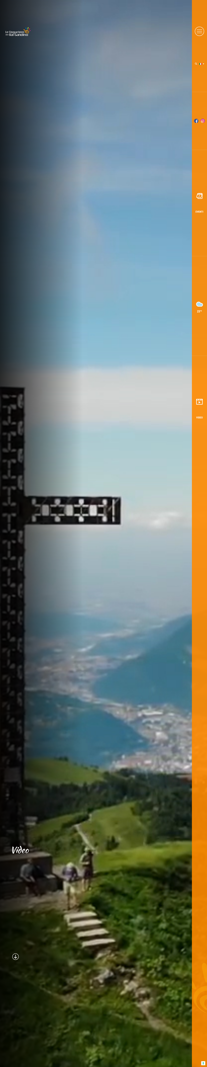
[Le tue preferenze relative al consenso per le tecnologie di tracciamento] (203, 1063)
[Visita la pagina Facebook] (196, 121)
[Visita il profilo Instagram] (203, 121)
